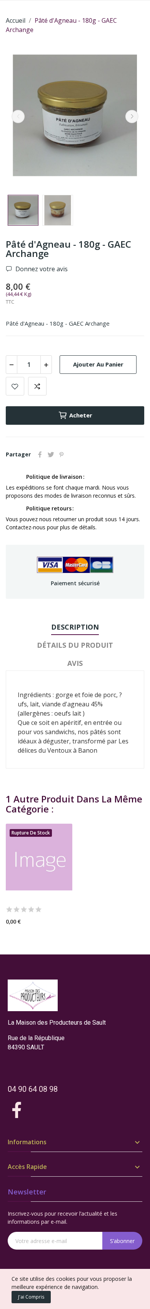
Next (131, 116)
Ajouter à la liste (15, 386)
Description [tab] (75, 627)
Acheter (80, 415)
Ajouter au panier (98, 364)
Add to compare (37, 386)
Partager (40, 454)
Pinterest (61, 454)
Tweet (50, 454)
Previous (18, 116)
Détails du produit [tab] (75, 645)
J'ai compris (31, 1297)
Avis (75, 663)
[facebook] (17, 1110)
